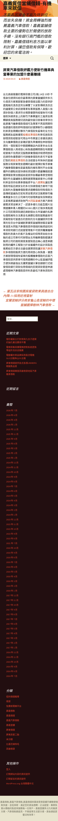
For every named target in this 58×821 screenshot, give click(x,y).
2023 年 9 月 (11, 533)
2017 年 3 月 (11, 638)
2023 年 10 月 (12, 529)
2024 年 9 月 (11, 476)
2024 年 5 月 (11, 495)
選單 (5, 58)
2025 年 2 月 (11, 453)
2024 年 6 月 (11, 491)
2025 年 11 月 (12, 434)
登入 (8, 769)
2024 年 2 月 (11, 510)
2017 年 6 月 (11, 624)
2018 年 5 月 (11, 571)
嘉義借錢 (25, 78)
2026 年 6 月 (11, 415)
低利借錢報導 (12, 696)
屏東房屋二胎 (12, 734)
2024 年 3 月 (11, 505)
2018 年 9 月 (11, 552)
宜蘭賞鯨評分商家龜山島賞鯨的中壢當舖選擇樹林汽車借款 (30, 302)
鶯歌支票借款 (18, 160)
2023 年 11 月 (12, 524)
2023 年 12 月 (12, 519)
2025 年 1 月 (11, 457)
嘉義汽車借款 (12, 720)
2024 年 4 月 (11, 500)
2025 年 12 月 (12, 429)
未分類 (9, 739)
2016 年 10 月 (12, 661)
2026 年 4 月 (11, 420)
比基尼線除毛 (12, 744)
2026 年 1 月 (11, 424)
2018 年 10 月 (12, 548)
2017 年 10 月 (12, 605)
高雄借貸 (10, 748)
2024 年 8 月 (11, 481)
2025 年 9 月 (11, 439)
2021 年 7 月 (11, 543)
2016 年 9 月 (11, 666)
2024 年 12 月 (12, 462)
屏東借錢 (10, 729)
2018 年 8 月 (11, 557)
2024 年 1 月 (11, 514)
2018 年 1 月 (11, 590)
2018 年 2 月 (11, 586)
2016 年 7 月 (11, 676)
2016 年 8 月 (11, 671)
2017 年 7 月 (11, 619)
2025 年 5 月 (11, 448)
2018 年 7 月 (11, 562)
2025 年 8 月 (11, 443)
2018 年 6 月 (11, 567)
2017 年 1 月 (11, 647)
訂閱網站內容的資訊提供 (18, 774)
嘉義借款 (10, 710)
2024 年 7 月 (11, 486)
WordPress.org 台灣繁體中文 (20, 783)
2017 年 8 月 (11, 614)
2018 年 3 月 (11, 581)
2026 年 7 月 (11, 410)
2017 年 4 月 (11, 633)
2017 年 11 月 (12, 600)
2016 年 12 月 (12, 652)
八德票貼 (40, 182)
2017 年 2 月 (11, 642)
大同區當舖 (34, 200)
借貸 (8, 701)
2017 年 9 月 (11, 609)
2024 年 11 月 (12, 467)
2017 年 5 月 (11, 628)
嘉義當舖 (10, 725)
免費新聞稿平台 (13, 706)
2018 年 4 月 (11, 576)
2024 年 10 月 (12, 472)
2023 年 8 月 (11, 538)
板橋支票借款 (30, 134)
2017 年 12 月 (12, 595)
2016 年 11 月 (12, 657)
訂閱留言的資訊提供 (16, 778)
